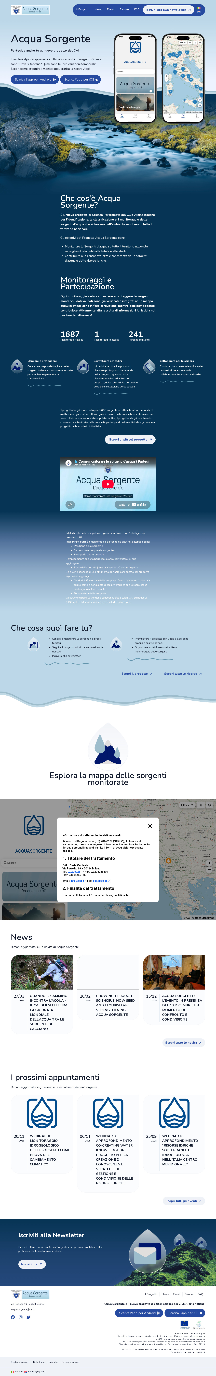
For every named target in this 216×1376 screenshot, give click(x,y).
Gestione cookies (20, 1362)
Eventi (110, 9)
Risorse (124, 9)
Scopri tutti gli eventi (181, 1201)
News (98, 9)
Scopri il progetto (135, 674)
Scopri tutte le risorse (180, 674)
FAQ (137, 9)
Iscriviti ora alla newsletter (166, 10)
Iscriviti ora (29, 1264)
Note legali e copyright (45, 1362)
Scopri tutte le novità (181, 1043)
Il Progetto (82, 9)
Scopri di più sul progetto (128, 439)
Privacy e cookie (70, 1362)
